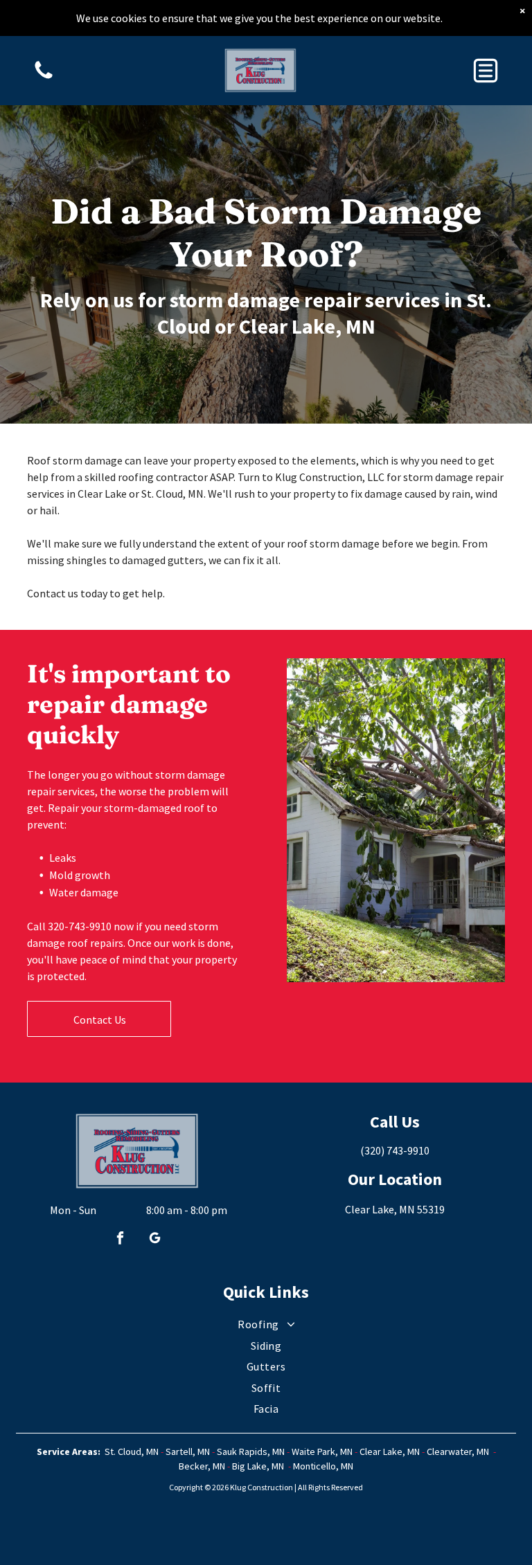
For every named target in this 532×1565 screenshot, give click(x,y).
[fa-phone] (44, 77)
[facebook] (120, 1239)
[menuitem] (266, 1324)
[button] (485, 70)
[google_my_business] (154, 1239)
